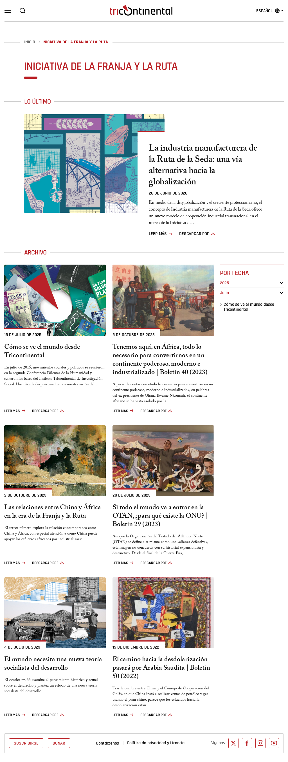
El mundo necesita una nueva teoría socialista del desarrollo (53, 664)
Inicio (29, 42)
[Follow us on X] (233, 743)
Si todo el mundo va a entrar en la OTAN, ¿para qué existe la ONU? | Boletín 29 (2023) (160, 516)
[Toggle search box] (22, 10)
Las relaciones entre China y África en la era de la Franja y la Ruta (52, 512)
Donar (59, 743)
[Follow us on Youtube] (274, 743)
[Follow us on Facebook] (247, 743)
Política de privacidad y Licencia (155, 743)
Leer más (158, 233)
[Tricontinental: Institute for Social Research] (141, 10)
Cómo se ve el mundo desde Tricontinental (249, 307)
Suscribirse (26, 743)
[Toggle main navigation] (8, 10)
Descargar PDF (194, 233)
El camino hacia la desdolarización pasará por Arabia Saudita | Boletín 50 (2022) (161, 668)
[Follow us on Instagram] (260, 743)
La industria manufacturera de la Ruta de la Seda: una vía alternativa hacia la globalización (203, 166)
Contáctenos (107, 743)
